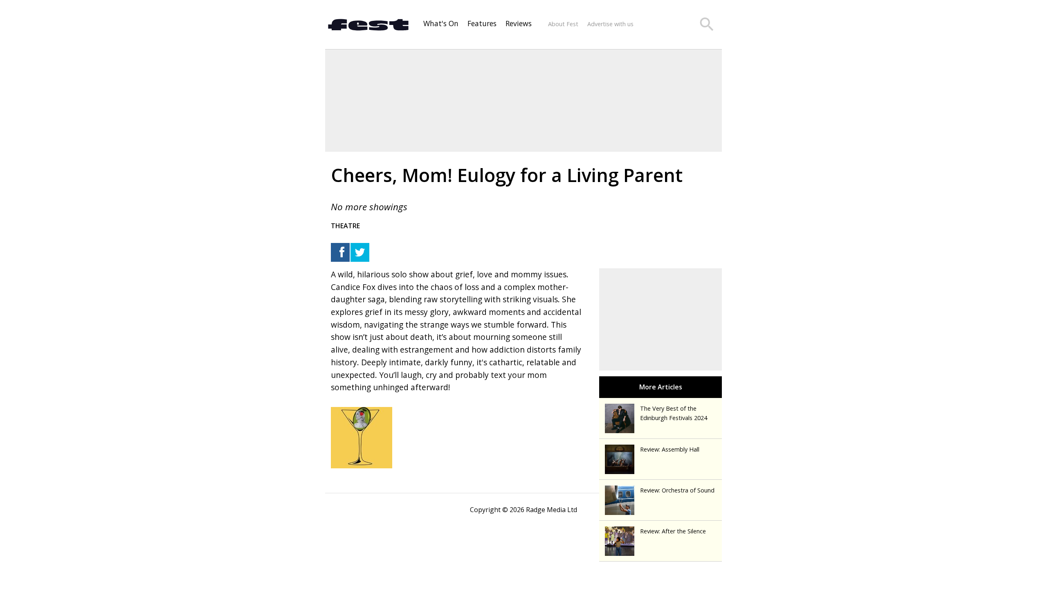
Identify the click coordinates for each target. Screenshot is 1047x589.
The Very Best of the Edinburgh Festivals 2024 (673, 413)
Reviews (519, 23)
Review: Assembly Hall (669, 449)
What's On (440, 23)
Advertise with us (610, 24)
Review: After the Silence (673, 531)
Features (482, 23)
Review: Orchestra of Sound (677, 490)
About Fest (563, 24)
